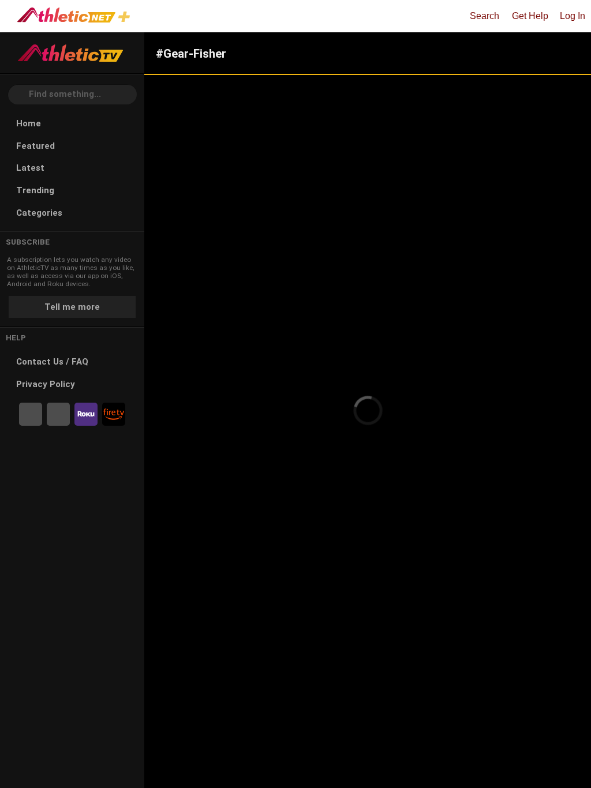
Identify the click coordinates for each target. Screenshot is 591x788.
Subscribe (28, 242)
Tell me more (72, 307)
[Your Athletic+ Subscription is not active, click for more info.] (126, 18)
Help (16, 337)
